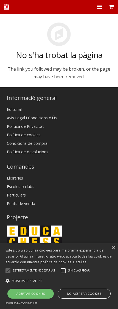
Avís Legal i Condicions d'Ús (32, 117)
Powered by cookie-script (21, 303)
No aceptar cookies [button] (84, 293)
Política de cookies (24, 134)
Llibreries (15, 178)
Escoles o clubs (20, 186)
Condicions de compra (27, 143)
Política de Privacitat (25, 126)
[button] (59, 281)
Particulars (16, 195)
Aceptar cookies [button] (30, 293)
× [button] (113, 248)
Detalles (79, 262)
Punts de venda (21, 203)
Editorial (14, 109)
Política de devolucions (27, 151)
